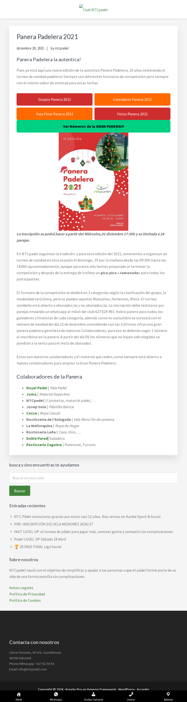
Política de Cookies (25, 600)
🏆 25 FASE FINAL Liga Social (38, 546)
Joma (31, 394)
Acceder (143, 689)
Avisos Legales (21, 587)
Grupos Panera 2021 (54, 99)
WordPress (126, 689)
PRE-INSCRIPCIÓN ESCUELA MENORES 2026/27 (53, 524)
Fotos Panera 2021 (132, 113)
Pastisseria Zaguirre (44, 444)
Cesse (31, 413)
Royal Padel (36, 387)
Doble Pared (37, 438)
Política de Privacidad (27, 594)
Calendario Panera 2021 (132, 99)
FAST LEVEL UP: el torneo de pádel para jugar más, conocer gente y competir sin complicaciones (93, 531)
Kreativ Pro (73, 689)
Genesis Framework (101, 689)
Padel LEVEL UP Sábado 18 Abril (40, 539)
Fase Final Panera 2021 (54, 113)
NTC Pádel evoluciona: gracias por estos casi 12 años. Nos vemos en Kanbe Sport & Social (87, 516)
